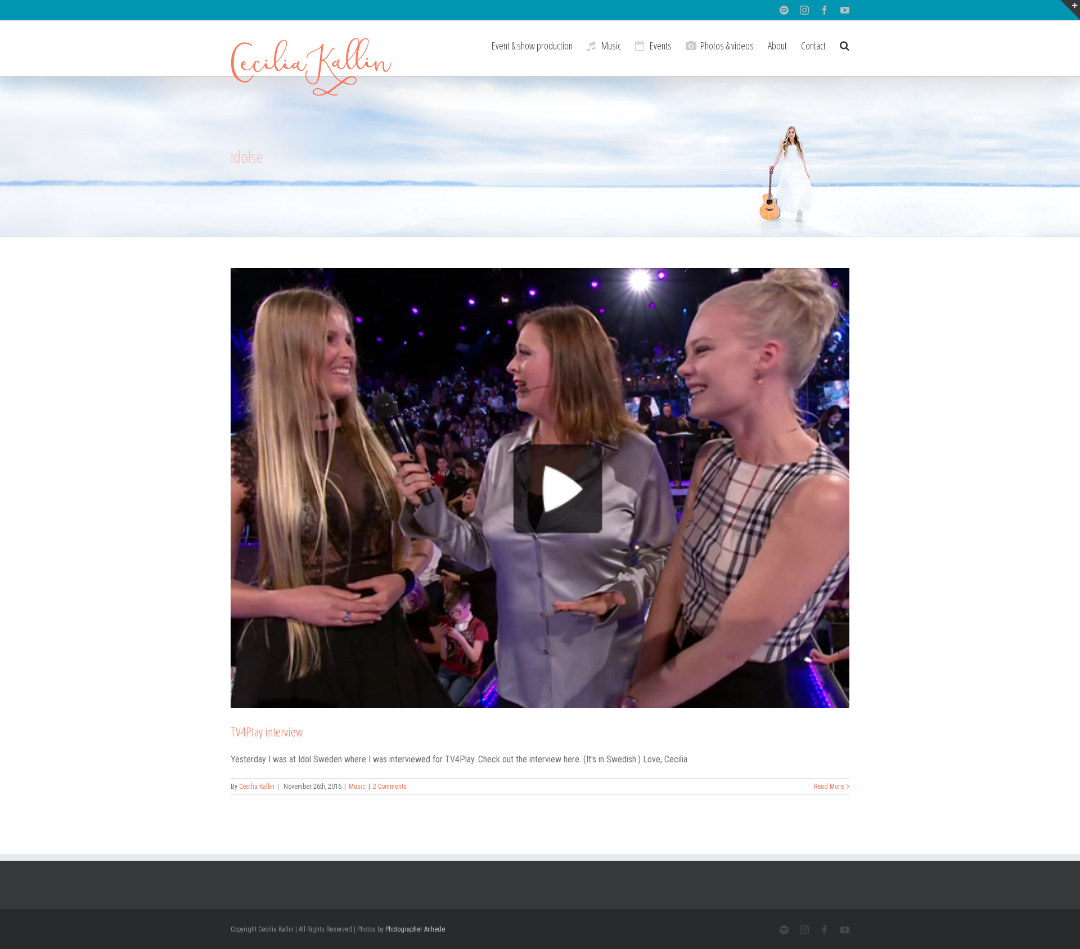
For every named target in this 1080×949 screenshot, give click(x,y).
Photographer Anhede (415, 929)
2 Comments (390, 786)
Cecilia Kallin (256, 786)
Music (357, 786)
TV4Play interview (267, 731)
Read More (829, 786)
